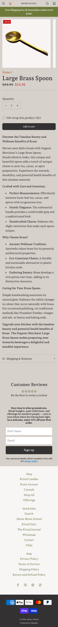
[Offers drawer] (10, 3)
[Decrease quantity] (5, 105)
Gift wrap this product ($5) (23, 117)
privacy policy (31, 461)
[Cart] (54, 3)
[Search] (47, 3)
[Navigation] (3, 3)
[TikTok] (40, 585)
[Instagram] (25, 585)
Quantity (8, 98)
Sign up (29, 450)
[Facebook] (18, 585)
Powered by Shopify (29, 623)
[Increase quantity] (17, 105)
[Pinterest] (32, 585)
